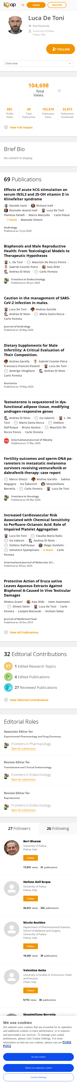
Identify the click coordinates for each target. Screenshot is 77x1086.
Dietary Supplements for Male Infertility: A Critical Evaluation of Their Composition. (34, 350)
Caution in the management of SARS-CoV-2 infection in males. (37, 300)
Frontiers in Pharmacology (31, 744)
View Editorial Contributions (29, 700)
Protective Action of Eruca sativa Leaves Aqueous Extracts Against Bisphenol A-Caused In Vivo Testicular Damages (37, 588)
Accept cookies (38, 1057)
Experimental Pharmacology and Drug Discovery (32, 736)
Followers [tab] (19, 828)
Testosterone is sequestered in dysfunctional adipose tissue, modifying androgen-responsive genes (36, 407)
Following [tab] (58, 828)
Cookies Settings (38, 1077)
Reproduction (12, 798)
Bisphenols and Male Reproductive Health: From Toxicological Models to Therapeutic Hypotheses (36, 251)
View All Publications (24, 632)
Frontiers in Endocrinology (31, 775)
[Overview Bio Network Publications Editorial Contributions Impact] (38, 63)
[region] (38, 1051)
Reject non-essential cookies (38, 1068)
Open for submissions (23, 748)
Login (36, 5)
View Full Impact (21, 127)
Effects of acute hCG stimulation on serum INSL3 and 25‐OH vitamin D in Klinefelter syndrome (36, 194)
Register (57, 5)
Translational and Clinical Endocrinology (28, 767)
